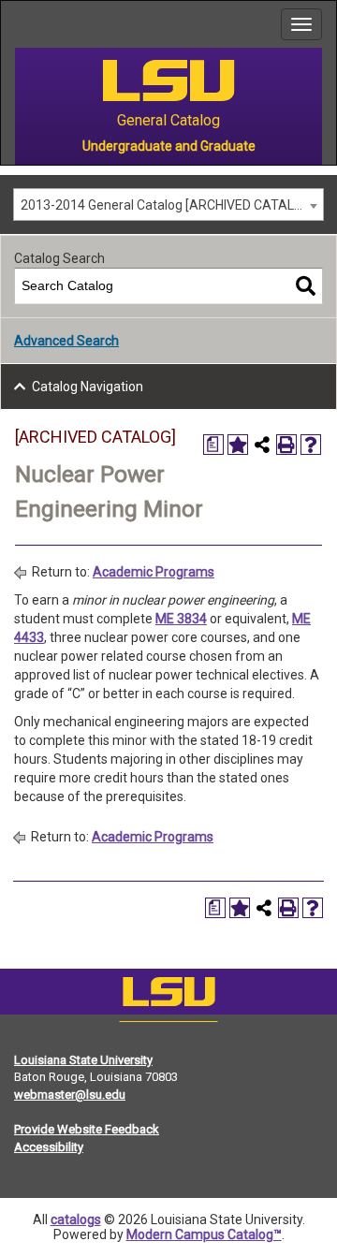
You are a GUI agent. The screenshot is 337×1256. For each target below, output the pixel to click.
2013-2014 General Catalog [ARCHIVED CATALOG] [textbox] (168, 204)
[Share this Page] (262, 444)
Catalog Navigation (87, 386)
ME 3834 (181, 618)
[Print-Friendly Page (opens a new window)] (286, 444)
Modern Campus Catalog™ (204, 1234)
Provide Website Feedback (86, 1129)
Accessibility (48, 1147)
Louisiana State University (83, 1060)
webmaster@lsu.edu (69, 1095)
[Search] (305, 286)
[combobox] (168, 204)
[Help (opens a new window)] (310, 444)
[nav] (15, 24)
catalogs (76, 1219)
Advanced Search (66, 340)
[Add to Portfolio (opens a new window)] (237, 444)
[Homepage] (168, 996)
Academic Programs (153, 571)
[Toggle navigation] (301, 24)
